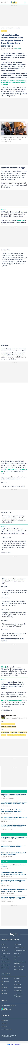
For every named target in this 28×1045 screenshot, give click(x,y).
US (1, 813)
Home (2, 28)
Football (3, 821)
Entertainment (9, 28)
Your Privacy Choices (16, 1044)
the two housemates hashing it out (14, 470)
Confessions (3, 893)
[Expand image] (26, 122)
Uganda (3, 734)
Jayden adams (5, 732)
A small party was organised (11, 700)
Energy (2, 829)
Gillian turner (23, 732)
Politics (2, 805)
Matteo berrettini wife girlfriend (16, 734)
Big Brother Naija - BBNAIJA (8, 726)
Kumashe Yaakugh (17, 48)
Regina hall (14, 732)
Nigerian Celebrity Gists (7, 724)
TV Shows (17, 28)
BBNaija (4, 667)
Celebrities (3, 885)
